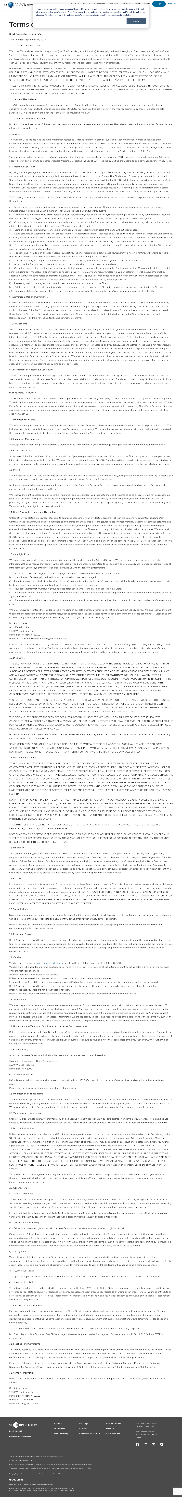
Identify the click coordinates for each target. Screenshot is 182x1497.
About (137, 4)
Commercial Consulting (89, 1433)
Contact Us (109, 1429)
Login (158, 4)
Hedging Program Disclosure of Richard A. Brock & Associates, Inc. (30, 1474)
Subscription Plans (97, 4)
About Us (58, 1424)
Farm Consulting (61, 1433)
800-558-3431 (15, 1431)
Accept (136, 21)
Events (147, 4)
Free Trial (172, 4)
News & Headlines (112, 1433)
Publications (59, 1429)
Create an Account (113, 1424)
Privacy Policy (125, 15)
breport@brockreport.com (20, 1436)
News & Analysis (78, 4)
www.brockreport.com (48, 963)
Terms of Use (67, 1474)
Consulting (113, 4)
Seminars (83, 1429)
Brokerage (126, 4)
